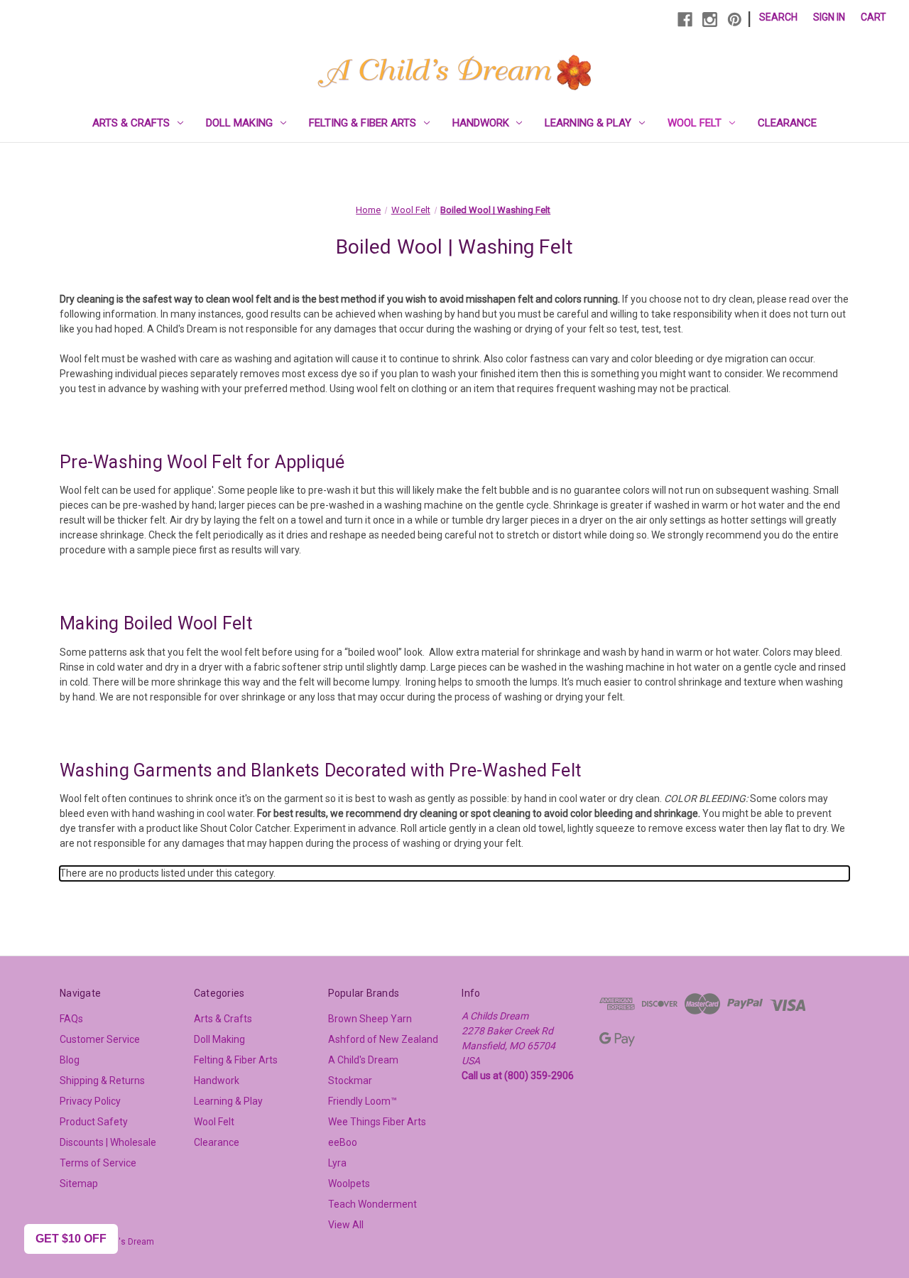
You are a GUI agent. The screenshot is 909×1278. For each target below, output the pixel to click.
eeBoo (342, 1142)
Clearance (787, 123)
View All (346, 1224)
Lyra (337, 1163)
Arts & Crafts (131, 123)
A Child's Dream (363, 1060)
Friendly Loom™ (362, 1101)
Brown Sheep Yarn (370, 1018)
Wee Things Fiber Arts (377, 1121)
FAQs (71, 1018)
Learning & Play (588, 123)
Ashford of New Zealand (383, 1039)
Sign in (829, 17)
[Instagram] (709, 19)
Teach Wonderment (372, 1204)
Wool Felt (695, 123)
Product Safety (94, 1121)
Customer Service (100, 1039)
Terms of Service (98, 1163)
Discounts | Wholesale (108, 1142)
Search (778, 17)
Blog (70, 1060)
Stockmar (350, 1080)
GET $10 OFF (71, 1239)
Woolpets (349, 1183)
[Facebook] (684, 19)
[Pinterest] (734, 19)
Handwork (480, 123)
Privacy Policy (90, 1101)
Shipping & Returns (102, 1080)
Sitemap (79, 1183)
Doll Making (239, 123)
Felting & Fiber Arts (362, 123)
